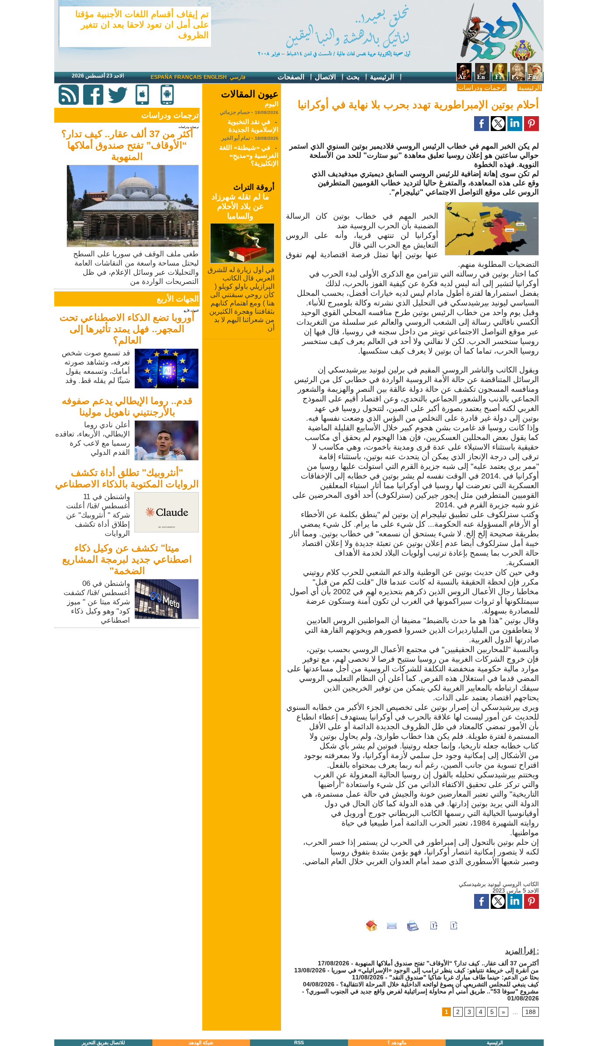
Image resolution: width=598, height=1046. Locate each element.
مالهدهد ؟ (397, 1042)
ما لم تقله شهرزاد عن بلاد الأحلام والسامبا (240, 206)
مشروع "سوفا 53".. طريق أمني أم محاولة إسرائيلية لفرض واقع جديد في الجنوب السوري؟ (422, 991)
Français (188, 77)
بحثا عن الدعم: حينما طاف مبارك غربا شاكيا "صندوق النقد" (464, 977)
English (215, 77)
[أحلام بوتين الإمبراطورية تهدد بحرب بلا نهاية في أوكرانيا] (492, 204)
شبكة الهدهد (201, 1042)
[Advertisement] (127, 691)
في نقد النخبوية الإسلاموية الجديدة (253, 119)
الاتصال (326, 77)
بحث (353, 77)
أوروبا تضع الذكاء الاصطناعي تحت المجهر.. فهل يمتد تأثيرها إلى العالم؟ (127, 329)
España (161, 77)
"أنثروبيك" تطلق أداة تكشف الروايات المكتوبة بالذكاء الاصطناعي (127, 478)
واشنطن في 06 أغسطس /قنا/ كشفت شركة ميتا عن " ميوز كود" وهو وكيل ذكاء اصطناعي (96, 601)
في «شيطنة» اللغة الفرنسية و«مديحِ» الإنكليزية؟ (248, 149)
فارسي (238, 77)
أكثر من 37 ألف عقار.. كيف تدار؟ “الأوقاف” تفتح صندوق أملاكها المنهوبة (127, 145)
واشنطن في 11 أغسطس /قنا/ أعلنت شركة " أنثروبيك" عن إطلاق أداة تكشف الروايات (98, 515)
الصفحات (292, 77)
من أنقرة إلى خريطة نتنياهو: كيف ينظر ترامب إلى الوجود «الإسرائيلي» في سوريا (435, 970)
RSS (299, 1042)
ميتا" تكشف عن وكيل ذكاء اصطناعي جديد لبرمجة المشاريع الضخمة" (127, 559)
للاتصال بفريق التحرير (103, 1042)
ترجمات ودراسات (481, 87)
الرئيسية (383, 77)
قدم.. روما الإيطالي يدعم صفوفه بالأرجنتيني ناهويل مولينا (127, 406)
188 (530, 1011)
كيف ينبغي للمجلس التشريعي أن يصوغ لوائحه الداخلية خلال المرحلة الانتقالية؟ (439, 984)
